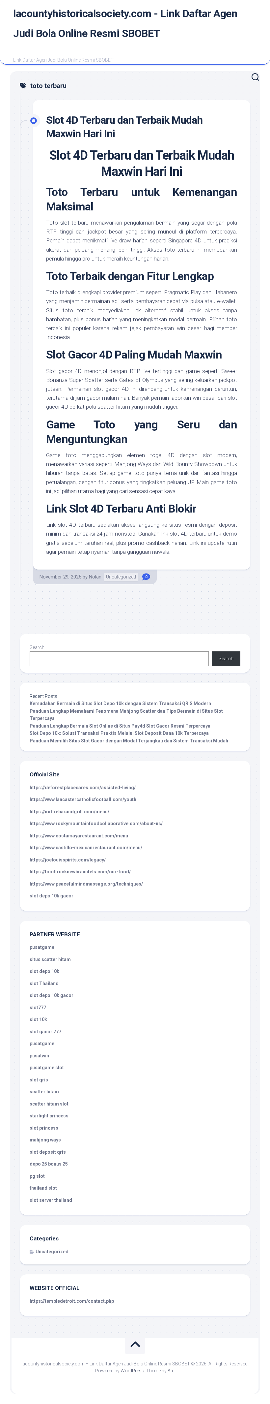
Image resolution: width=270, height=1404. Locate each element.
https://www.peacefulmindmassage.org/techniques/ (86, 884)
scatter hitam (44, 1091)
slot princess (44, 1128)
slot (64, 222)
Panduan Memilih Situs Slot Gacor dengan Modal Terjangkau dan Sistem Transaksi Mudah (129, 740)
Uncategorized (121, 576)
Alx (171, 1370)
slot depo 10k (44, 971)
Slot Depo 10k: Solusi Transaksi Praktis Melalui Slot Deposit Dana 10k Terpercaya (119, 733)
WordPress (132, 1370)
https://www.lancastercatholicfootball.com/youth (83, 799)
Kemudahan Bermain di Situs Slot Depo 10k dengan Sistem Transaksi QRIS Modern (120, 703)
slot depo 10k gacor (51, 895)
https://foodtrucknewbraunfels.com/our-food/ (80, 871)
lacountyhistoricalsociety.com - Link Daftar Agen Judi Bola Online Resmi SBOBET (125, 23)
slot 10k (38, 1019)
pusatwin (39, 1055)
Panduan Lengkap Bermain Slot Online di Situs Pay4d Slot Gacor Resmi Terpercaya (120, 726)
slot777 (38, 1007)
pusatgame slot (47, 1067)
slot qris (39, 1079)
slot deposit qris (48, 1152)
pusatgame (42, 947)
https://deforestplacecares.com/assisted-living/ (83, 787)
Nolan (95, 577)
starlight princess (49, 1115)
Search (37, 647)
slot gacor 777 (45, 1031)
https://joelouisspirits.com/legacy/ (68, 859)
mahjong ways (45, 1139)
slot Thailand (44, 983)
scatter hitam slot (49, 1104)
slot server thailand (51, 1200)
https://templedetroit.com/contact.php (72, 1301)
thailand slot (43, 1188)
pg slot (37, 1176)
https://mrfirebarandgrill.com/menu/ (69, 811)
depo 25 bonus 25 (49, 1164)
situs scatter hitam (50, 959)
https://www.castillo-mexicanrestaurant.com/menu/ (86, 847)
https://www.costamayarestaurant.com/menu (79, 835)
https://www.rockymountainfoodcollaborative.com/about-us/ (96, 823)
